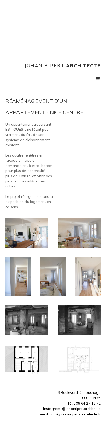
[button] (98, 79)
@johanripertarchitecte (81, 408)
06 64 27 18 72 (88, 403)
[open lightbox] (26, 233)
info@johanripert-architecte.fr (76, 414)
